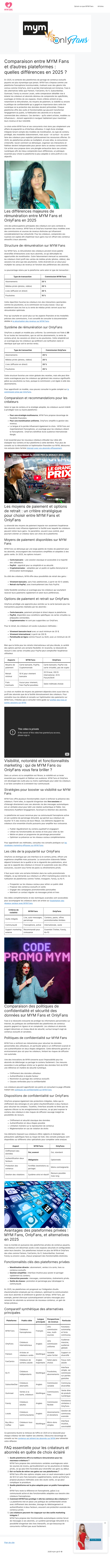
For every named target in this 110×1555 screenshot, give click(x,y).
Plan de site (9, 1542)
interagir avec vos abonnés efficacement (44, 448)
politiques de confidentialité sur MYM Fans (33, 1090)
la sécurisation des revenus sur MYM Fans (30, 321)
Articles (101, 6)
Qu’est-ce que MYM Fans (83, 6)
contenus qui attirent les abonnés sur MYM (36, 1438)
